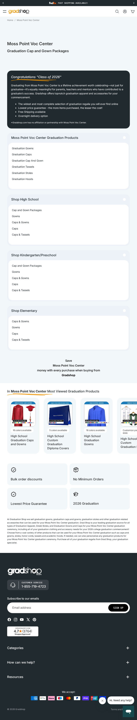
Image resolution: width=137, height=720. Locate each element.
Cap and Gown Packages (27, 210)
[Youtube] (22, 619)
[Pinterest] (34, 619)
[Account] (125, 11)
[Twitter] (28, 619)
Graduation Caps (22, 154)
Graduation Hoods (22, 178)
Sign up (118, 607)
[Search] (117, 11)
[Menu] (4, 11)
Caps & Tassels (21, 234)
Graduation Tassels (23, 166)
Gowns (16, 216)
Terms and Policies (120, 709)
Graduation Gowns (22, 148)
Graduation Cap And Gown (27, 160)
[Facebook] (9, 619)
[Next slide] (126, 426)
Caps (15, 228)
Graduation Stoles (22, 172)
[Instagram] (15, 619)
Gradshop (20, 709)
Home (10, 20)
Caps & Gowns (20, 222)
